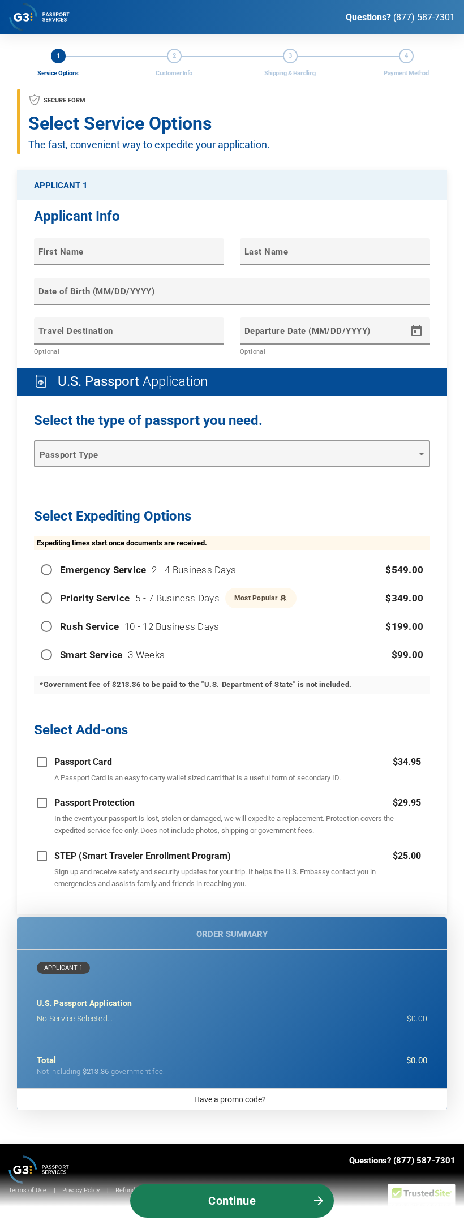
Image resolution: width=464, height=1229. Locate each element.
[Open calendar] (416, 331)
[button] (232, 968)
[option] (232, 769)
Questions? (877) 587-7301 (402, 1160)
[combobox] (129, 336)
